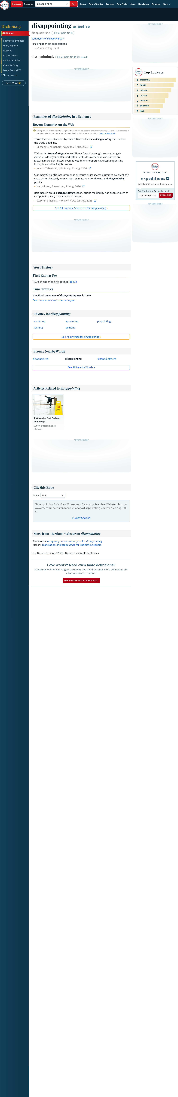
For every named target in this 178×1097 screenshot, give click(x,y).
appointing (72, 321)
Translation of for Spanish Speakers (72, 544)
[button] (167, 4)
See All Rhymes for (80, 336)
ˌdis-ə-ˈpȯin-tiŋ (62, 33)
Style (36, 495)
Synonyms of (47, 38)
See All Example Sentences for (80, 208)
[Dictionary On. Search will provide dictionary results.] (23, 4)
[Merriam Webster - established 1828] (4, 3)
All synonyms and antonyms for (74, 541)
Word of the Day (96, 4)
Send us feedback (107, 133)
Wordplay (156, 4)
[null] (167, 178)
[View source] (91, 147)
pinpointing (104, 321)
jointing (38, 327)
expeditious (153, 178)
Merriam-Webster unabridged (81, 580)
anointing (39, 321)
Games (83, 4)
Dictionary (11, 26)
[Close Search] (66, 4)
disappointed (40, 359)
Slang (133, 4)
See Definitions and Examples (154, 184)
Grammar (110, 4)
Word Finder (122, 4)
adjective (81, 26)
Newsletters (143, 4)
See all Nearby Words (80, 367)
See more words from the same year (54, 300)
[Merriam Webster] (155, 166)
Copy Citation (82, 517)
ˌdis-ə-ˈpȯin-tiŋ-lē (66, 57)
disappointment (106, 359)
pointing (70, 327)
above (73, 281)
